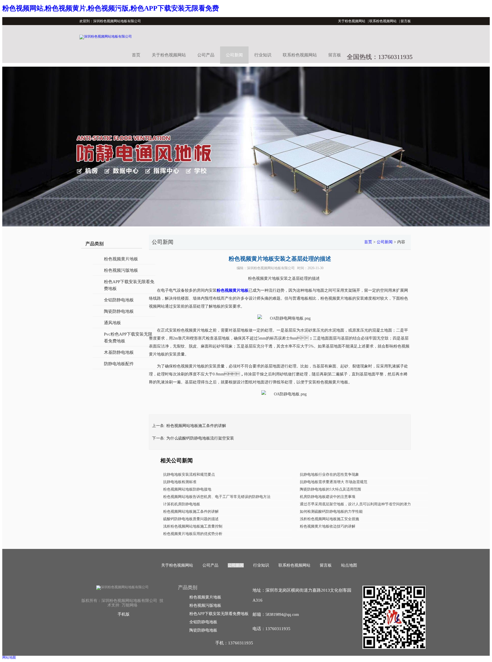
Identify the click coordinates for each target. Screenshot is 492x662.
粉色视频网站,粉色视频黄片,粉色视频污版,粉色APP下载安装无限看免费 (110, 8)
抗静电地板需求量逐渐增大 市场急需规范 (333, 482)
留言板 (406, 21)
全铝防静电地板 (119, 300)
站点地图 (349, 565)
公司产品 (205, 55)
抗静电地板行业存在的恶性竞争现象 (329, 474)
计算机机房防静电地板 (181, 504)
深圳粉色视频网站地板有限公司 (271, 268)
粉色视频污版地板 (121, 270)
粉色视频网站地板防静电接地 (187, 489)
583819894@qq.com (282, 614)
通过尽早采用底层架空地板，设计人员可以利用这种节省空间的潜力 (355, 504)
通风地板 (112, 322)
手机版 (124, 614)
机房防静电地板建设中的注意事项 (327, 497)
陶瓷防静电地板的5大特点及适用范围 (330, 489)
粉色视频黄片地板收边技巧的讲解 (327, 526)
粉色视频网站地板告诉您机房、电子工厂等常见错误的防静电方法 (216, 497)
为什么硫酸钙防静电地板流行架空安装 (200, 438)
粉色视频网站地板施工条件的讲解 (196, 426)
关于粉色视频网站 (351, 21)
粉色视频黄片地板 (121, 259)
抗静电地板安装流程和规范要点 (189, 474)
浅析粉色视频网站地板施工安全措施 (329, 519)
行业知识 (262, 55)
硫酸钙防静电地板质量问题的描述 (191, 519)
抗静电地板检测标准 (179, 482)
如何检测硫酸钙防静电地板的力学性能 (331, 511)
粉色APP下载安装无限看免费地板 (129, 285)
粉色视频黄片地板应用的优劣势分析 (192, 534)
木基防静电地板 (119, 352)
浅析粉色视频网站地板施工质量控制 (192, 526)
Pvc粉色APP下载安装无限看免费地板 (128, 337)
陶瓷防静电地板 (119, 311)
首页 (136, 55)
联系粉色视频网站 (383, 21)
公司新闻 (234, 55)
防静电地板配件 (119, 363)
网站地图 (9, 657)
